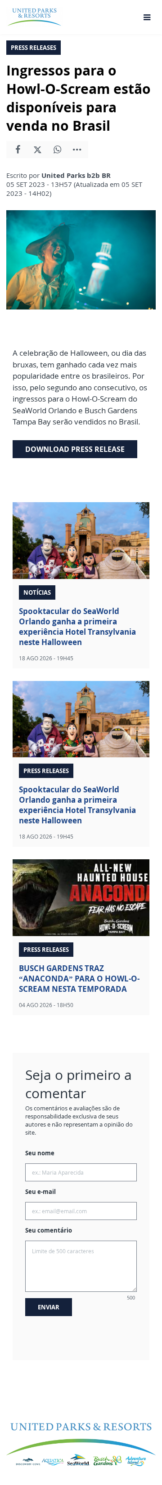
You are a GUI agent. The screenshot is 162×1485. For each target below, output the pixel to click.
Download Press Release (75, 449)
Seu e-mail (40, 1192)
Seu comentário (48, 1230)
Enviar (48, 1307)
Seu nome (39, 1153)
